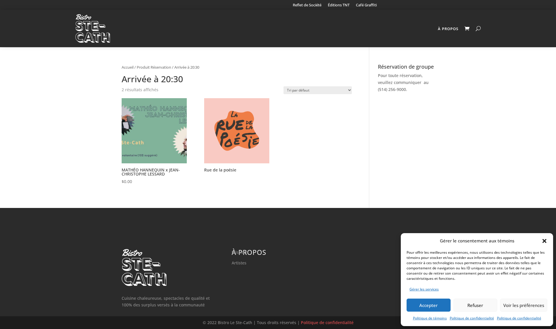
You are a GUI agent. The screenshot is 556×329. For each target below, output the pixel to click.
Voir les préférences (523, 305)
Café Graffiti (366, 5)
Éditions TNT (339, 5)
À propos (448, 28)
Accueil (127, 67)
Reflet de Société (307, 5)
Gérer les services (424, 289)
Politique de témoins (430, 318)
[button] (544, 241)
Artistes (239, 263)
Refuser (475, 305)
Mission (239, 252)
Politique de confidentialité (472, 318)
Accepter (428, 305)
